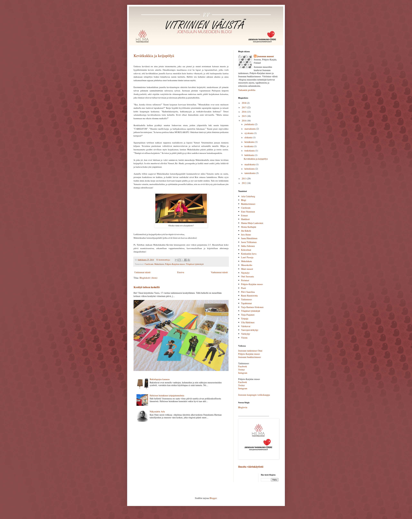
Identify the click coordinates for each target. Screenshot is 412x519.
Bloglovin (242, 407)
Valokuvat (245, 326)
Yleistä (244, 337)
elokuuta (248, 137)
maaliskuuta (250, 164)
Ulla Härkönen (247, 322)
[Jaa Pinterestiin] (188, 260)
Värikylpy (245, 333)
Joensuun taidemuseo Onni (250, 350)
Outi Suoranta (247, 276)
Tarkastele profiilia (246, 90)
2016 (244, 111)
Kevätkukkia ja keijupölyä (154, 55)
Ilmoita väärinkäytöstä (250, 467)
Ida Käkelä (246, 230)
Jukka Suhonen (248, 245)
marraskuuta (250, 128)
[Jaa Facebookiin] (185, 260)
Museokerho (246, 265)
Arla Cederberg (248, 196)
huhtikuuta (249, 155)
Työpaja (244, 318)
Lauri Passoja (247, 257)
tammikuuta (250, 173)
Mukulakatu (159, 264)
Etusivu (180, 272)
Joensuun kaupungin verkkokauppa (254, 394)
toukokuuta (249, 150)
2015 (244, 116)
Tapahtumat (246, 303)
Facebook (242, 366)
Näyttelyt (245, 272)
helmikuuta (249, 168)
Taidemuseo (246, 299)
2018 (244, 102)
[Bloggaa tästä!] (179, 260)
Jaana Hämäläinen (249, 238)
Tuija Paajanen (247, 314)
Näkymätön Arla (157, 411)
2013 (244, 178)
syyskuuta (249, 133)
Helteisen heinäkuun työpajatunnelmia (167, 395)
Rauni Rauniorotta (249, 295)
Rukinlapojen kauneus (160, 379)
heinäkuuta (249, 141)
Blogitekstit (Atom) (148, 277)
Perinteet (245, 280)
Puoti (243, 288)
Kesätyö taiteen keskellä (147, 287)
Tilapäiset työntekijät (195, 264)
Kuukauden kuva (248, 253)
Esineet (244, 215)
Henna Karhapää (248, 226)
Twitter (241, 369)
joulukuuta (249, 124)
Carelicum (149, 264)
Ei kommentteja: (163, 259)
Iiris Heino (246, 234)
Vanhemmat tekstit (219, 272)
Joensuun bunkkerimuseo (249, 357)
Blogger (213, 498)
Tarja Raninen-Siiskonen (252, 307)
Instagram (242, 372)
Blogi (243, 200)
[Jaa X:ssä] (182, 260)
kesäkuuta (249, 146)
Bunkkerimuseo (248, 203)
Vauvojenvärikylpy (249, 329)
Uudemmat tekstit (142, 272)
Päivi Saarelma (248, 291)
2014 (244, 120)
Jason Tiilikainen (249, 242)
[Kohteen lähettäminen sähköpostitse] (176, 260)
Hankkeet (245, 219)
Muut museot (247, 268)
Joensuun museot (265, 56)
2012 (244, 183)
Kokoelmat (246, 249)
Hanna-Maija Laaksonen (252, 222)
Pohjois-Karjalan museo (175, 264)
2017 (244, 107)
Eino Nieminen (248, 211)
